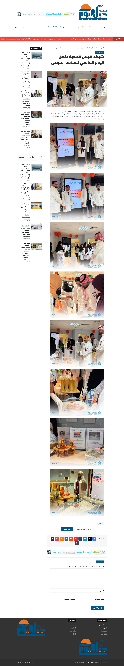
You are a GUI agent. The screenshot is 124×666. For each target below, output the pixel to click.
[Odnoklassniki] (62, 539)
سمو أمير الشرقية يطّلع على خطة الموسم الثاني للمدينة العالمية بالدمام (25, 118)
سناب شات (73, 631)
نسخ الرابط (67, 529)
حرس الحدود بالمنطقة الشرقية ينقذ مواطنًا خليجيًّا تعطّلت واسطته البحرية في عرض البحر (25, 58)
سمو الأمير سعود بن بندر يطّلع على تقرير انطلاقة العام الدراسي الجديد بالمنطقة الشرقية (46, 39)
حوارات (77, 27)
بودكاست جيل (19, 27)
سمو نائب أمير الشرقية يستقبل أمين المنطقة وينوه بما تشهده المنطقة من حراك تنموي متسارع (25, 98)
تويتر (75, 625)
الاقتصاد (70, 27)
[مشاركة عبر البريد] (52, 539)
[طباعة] (77, 543)
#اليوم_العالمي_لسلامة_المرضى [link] (93, 114)
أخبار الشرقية (86, 27)
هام (99, 523)
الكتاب (48, 27)
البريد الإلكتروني (99, 599)
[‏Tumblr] (80, 539)
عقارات (41, 27)
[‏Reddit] (71, 539)
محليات (95, 27)
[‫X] (90, 539)
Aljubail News (31, 27)
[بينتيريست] (76, 539)
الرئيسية (103, 27)
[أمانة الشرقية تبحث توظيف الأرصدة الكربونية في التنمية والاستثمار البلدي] (36, 74)
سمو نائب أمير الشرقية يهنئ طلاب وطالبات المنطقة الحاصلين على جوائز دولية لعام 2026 (25, 230)
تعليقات (22, 157)
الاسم (102, 591)
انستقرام (73, 628)
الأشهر (31, 157)
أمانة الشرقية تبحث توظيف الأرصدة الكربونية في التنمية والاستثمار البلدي (25, 77)
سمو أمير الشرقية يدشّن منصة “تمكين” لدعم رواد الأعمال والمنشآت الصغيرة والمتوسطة (25, 210)
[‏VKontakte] (66, 539)
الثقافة (55, 27)
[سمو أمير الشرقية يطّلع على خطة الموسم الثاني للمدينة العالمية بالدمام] (36, 114)
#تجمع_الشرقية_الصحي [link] (69, 111)
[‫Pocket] (57, 539)
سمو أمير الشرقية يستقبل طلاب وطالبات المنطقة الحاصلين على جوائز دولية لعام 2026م (25, 250)
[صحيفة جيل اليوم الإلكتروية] (93, 12)
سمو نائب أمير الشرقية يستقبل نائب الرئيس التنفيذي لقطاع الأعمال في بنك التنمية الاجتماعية (25, 137)
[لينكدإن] (85, 539)
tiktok (74, 634)
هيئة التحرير (104, 634)
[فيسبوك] (94, 539)
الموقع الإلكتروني (70, 599)
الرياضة (62, 27)
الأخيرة (41, 157)
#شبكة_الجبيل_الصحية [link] (93, 111)
